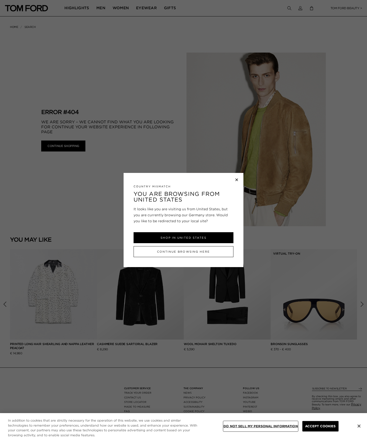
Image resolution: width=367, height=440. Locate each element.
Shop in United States (183, 237)
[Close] (359, 426)
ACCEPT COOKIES (320, 426)
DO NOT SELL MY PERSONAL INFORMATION (260, 426)
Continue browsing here (183, 251)
